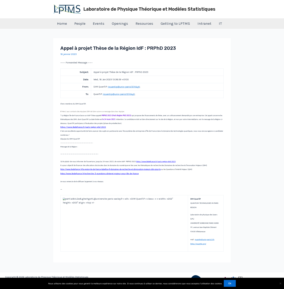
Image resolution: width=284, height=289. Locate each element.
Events (98, 23)
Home (62, 23)
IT (220, 23)
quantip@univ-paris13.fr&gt (124, 86)
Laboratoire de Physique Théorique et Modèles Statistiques (149, 9)
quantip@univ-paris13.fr (204, 240)
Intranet (204, 23)
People (79, 23)
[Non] (280, 283)
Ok (229, 283)
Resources (144, 23)
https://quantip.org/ (198, 244)
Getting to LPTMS (175, 23)
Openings (120, 23)
